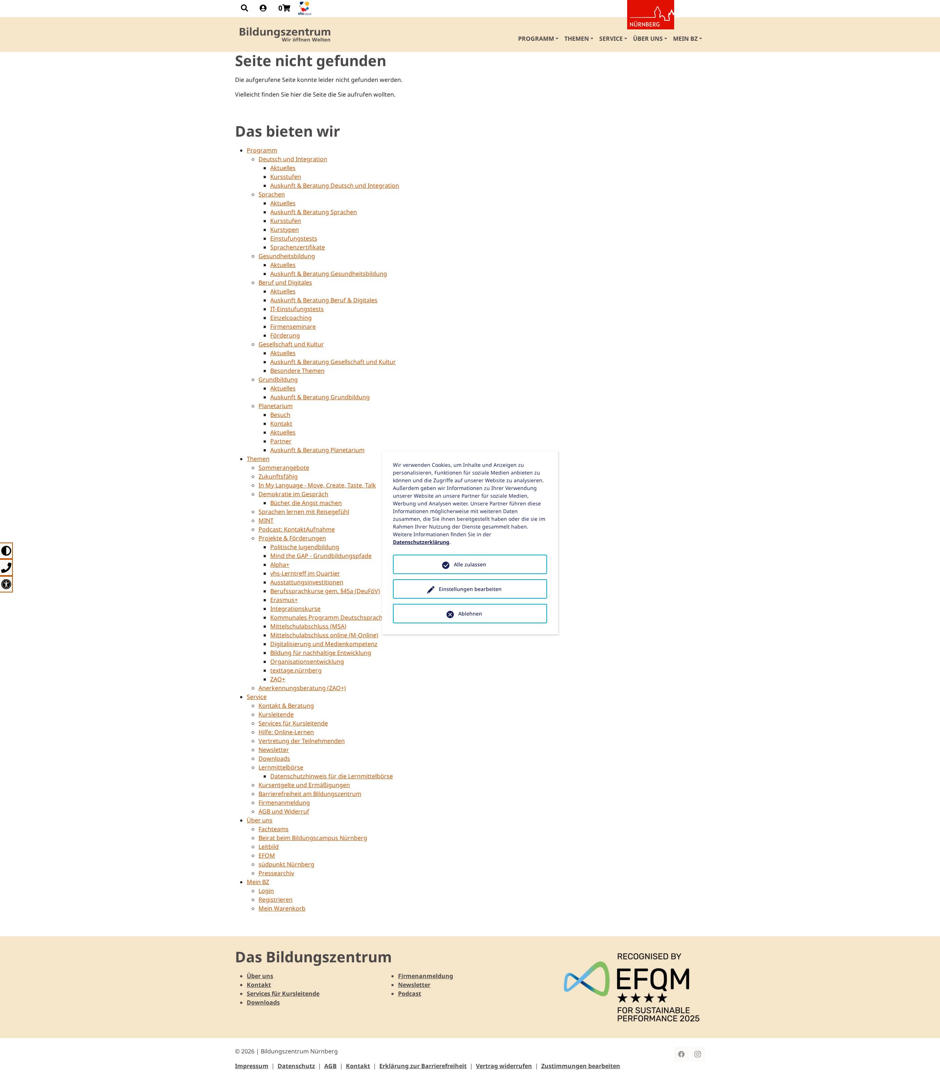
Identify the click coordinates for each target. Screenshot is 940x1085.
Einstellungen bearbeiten (470, 588)
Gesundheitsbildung (286, 256)
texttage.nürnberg (296, 670)
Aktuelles (283, 168)
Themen (258, 459)
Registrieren (275, 899)
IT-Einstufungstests (297, 309)
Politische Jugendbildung (304, 547)
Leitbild (268, 847)
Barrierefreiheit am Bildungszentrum (309, 794)
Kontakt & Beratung (286, 706)
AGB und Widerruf (283, 811)
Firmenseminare (293, 326)
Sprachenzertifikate (297, 247)
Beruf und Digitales (285, 282)
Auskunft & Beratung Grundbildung (320, 397)
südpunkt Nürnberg (286, 864)
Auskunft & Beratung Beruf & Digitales (323, 300)
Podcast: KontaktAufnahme (296, 529)
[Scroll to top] (924, 1069)
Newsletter (273, 750)
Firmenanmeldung (284, 803)
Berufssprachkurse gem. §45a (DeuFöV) (325, 591)
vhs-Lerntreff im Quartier (305, 573)
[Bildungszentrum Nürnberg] (285, 34)
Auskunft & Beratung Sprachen (313, 212)
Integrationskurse (295, 609)
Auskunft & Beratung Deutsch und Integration (334, 185)
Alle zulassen (470, 564)
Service (257, 697)
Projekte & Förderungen (292, 538)
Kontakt (281, 423)
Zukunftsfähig (278, 476)
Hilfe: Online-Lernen (286, 732)
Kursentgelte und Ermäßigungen (304, 785)
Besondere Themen (297, 371)
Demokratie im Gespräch (293, 494)
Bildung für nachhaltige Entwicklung (320, 653)
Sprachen (271, 194)
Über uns (259, 820)
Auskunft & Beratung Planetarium (317, 450)
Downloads (274, 758)
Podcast (409, 994)
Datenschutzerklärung (421, 541)
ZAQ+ (277, 679)
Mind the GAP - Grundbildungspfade (321, 556)
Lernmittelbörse (280, 767)
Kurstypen (284, 230)
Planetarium (275, 406)
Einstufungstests (293, 238)
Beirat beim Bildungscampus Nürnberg (312, 838)
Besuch (280, 415)
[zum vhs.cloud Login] (305, 8)
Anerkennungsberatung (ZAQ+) (302, 688)
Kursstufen (285, 177)
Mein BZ (258, 882)
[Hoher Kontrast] (6, 550)
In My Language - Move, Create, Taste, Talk (317, 485)
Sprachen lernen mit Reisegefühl (303, 512)
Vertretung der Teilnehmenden (301, 741)
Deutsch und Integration (292, 159)
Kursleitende (276, 714)
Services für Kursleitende (293, 723)
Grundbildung (278, 379)
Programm (262, 150)
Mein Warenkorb (282, 908)
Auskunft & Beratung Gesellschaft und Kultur (333, 362)
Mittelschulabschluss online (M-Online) (324, 635)
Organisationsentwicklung (307, 661)
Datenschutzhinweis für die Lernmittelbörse (331, 776)
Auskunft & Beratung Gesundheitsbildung (328, 274)
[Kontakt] (6, 567)
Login (266, 891)
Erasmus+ (284, 600)
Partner (281, 441)
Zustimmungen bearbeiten (580, 1066)
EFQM (266, 855)
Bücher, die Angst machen (306, 503)
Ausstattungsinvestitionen (306, 582)
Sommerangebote (283, 468)
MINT (266, 520)
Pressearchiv (276, 873)
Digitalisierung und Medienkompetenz (323, 644)
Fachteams (273, 829)
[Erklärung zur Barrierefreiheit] (6, 584)
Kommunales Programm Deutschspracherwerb (336, 617)
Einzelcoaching (291, 318)
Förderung (285, 335)
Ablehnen (470, 613)
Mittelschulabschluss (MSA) (308, 626)
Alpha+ (279, 564)
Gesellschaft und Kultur (291, 344)
